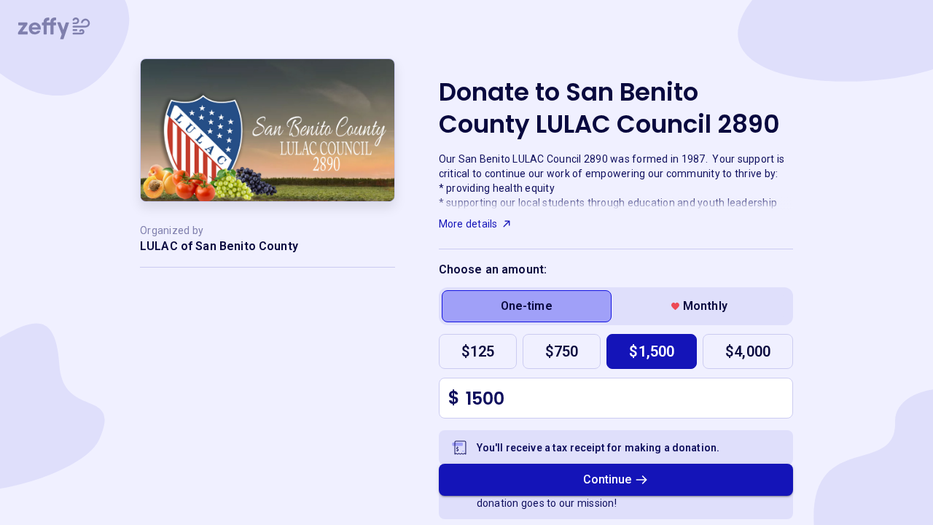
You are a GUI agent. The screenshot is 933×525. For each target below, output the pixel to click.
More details (468, 224)
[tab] (527, 306)
